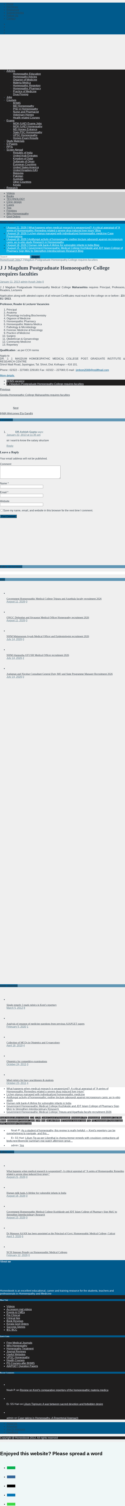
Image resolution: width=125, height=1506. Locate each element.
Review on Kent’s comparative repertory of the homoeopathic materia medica (64, 1390)
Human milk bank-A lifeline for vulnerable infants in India (39, 1103)
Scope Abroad (15, 149)
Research (12, 187)
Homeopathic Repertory (27, 85)
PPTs (10, 146)
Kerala (17, 184)
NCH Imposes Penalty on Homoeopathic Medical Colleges (37, 1252)
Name (4, 483)
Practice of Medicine (24, 91)
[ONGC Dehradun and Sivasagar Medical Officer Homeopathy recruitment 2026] (13, 612)
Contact (11, 18)
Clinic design (14, 202)
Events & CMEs (16, 1312)
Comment (5, 464)
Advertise (12, 1426)
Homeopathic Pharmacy (27, 88)
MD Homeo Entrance (25, 129)
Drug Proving (20, 94)
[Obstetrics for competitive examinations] (13, 1055)
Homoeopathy (94, 1118)
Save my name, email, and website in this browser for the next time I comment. (48, 510)
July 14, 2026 (14, 639)
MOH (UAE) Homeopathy (27, 126)
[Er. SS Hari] (10, 1398)
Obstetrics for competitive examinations (27, 1061)
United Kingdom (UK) (25, 170)
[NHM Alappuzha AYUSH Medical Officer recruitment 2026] (13, 649)
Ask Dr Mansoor (16, 1429)
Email (3, 492)
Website (4, 501)
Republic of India (23, 152)
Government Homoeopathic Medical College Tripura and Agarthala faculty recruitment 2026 (54, 598)
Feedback (12, 1432)
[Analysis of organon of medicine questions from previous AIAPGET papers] (13, 1018)
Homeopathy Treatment (20, 1348)
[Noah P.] (10, 1384)
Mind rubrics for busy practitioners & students (30, 1080)
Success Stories (16, 1326)
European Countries (24, 164)
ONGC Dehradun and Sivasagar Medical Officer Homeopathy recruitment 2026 (48, 617)
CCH (32, 1118)
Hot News (12, 7)
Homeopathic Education (27, 73)
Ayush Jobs (35, 281)
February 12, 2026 (17, 1255)
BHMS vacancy (15, 381)
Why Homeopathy (17, 1345)
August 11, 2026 (16, 601)
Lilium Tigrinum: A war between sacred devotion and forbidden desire (63, 1404)
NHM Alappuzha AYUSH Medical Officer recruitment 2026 (38, 655)
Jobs (9, 97)
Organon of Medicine (25, 79)
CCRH (38, 1118)
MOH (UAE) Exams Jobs (27, 123)
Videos (11, 193)
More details (7, 375)
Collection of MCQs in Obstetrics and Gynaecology (33, 1042)
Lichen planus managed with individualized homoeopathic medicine (46, 1094)
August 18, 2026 (16, 1195)
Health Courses (16, 1360)
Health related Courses (26, 117)
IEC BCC (12, 1329)
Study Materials (15, 141)
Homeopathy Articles (25, 76)
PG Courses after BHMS (21, 1363)
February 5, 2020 (16, 1026)
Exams (10, 120)
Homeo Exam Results (25, 138)
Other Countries (22, 182)
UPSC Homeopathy (18, 1357)
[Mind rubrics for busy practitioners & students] (13, 1074)
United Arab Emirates (25, 155)
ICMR (38, 1121)
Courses (11, 100)
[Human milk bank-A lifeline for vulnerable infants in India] (13, 1187)
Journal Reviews (16, 1351)
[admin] (10, 1412)
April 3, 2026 (14, 1236)
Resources (13, 9)
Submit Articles (15, 12)
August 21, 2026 (16, 1177)
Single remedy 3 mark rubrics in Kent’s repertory (32, 1005)
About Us (12, 1423)
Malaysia (18, 173)
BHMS (17, 103)
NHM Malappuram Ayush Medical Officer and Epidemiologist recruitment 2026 (48, 636)
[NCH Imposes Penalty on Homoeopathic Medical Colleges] (13, 1246)
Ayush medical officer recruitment (14, 1118)
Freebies (12, 210)
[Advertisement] (59, 59)
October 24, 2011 (16, 1064)
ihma (43, 1121)
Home (10, 4)
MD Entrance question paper (73, 1121)
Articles (11, 71)
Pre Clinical (13, 1315)
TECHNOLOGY (16, 199)
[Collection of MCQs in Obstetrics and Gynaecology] (13, 1037)
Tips (9, 207)
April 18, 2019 (15, 1045)
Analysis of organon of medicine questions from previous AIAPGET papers (45, 1023)
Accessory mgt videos (19, 1309)
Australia (18, 179)
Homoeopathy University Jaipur (21, 1121)
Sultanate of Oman (24, 161)
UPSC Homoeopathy (25, 135)
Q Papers (12, 144)
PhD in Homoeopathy (25, 109)
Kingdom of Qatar (23, 158)
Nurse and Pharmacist (26, 111)
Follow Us (12, 15)
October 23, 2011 (16, 1083)
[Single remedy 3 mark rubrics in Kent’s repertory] (13, 999)
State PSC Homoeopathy (27, 132)
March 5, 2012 (15, 1007)
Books (10, 196)
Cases (10, 205)
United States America (26, 167)
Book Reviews (15, 1321)
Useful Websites (16, 1354)
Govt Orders (13, 216)
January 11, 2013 (10, 281)
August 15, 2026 (16, 1217)
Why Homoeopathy (18, 213)
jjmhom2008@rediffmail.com (92, 370)
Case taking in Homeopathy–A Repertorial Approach (48, 1418)
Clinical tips (13, 1318)
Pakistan (18, 176)
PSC (89, 1121)
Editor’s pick (7, 1152)
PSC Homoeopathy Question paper (107, 1121)
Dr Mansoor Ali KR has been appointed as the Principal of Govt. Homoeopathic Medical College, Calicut (61, 1233)
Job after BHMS (53, 1121)
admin (24, 281)
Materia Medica (22, 82)
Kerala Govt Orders (18, 1324)
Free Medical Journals (19, 1342)
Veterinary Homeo (23, 114)
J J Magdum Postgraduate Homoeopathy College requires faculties (45, 384)
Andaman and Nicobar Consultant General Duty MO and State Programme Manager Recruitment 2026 (60, 674)
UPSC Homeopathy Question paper (16, 1123)
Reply (10, 446)
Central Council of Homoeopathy (56, 1118)
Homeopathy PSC (79, 1118)
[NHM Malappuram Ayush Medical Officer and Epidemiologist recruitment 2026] (13, 630)
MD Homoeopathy (23, 106)
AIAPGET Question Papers (22, 1366)
